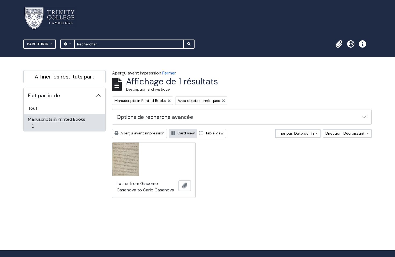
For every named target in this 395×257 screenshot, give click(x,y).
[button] (339, 44)
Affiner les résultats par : (64, 76)
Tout (32, 108)
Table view (214, 133)
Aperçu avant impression (141, 133)
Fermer (169, 73)
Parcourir (38, 44)
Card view (185, 133)
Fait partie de (44, 95)
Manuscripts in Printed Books (56, 122)
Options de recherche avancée (155, 116)
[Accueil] (52, 18)
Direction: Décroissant (345, 133)
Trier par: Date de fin (296, 133)
